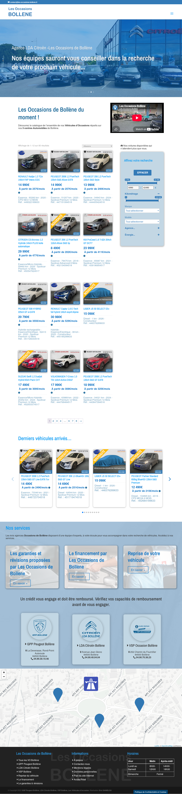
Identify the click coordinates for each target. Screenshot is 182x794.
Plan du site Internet (84, 775)
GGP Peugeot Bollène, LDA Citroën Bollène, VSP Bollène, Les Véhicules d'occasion (55, 790)
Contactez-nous (82, 764)
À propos (78, 760)
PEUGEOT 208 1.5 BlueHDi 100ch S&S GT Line (74, 477)
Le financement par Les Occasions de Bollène (91, 570)
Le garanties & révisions (30, 783)
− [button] (4, 676)
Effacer (142, 172)
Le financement (26, 779)
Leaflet (157, 746)
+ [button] (4, 672)
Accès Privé (80, 779)
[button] (169, 479)
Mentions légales (82, 767)
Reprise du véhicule (28, 775)
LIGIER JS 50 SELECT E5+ (108, 476)
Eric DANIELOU (105, 790)
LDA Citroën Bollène (91, 645)
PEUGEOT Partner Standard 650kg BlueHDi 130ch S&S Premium (144, 479)
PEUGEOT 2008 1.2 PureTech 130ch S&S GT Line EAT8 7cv (35, 477)
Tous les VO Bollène (28, 760)
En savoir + (20, 583)
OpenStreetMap (167, 746)
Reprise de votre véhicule (150, 567)
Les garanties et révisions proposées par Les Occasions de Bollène (32, 573)
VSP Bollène (24, 771)
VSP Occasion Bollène (142, 645)
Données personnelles (85, 771)
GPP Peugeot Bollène (40, 644)
